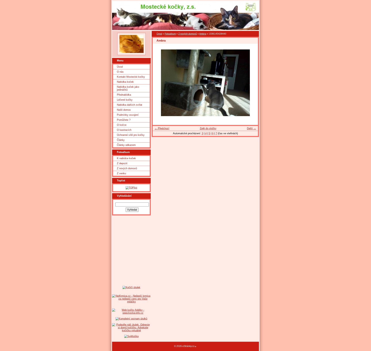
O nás (120, 71)
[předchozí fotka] (159, 82)
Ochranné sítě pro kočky (131, 134)
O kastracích (124, 129)
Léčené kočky (125, 99)
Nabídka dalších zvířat (129, 104)
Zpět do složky (208, 128)
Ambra (202, 34)
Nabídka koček (125, 81)
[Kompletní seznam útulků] (131, 318)
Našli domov (124, 109)
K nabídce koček (126, 158)
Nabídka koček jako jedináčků (128, 88)
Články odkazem (126, 145)
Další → (251, 128)
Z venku (121, 173)
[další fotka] (251, 82)
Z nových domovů (127, 168)
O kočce (121, 124)
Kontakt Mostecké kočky (131, 76)
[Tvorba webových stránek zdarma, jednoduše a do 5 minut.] (195, 346)
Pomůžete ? (123, 119)
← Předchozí (162, 128)
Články (121, 140)
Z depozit (122, 163)
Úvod (120, 66)
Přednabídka (124, 94)
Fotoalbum (170, 34)
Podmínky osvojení (128, 114)
